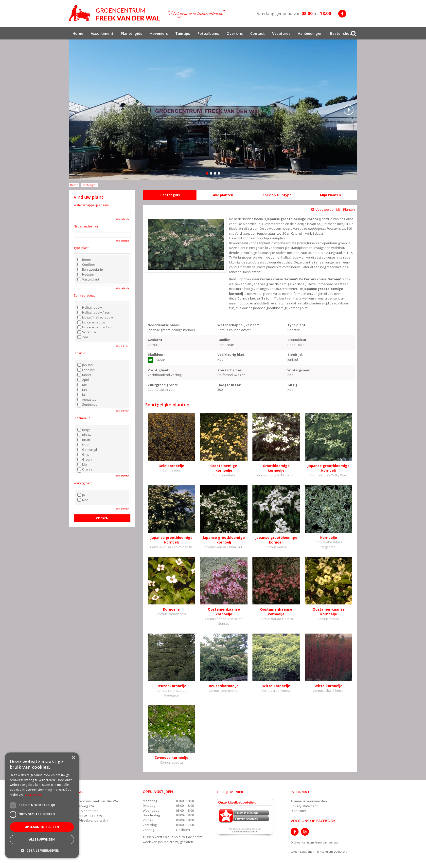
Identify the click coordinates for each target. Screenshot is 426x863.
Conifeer (88, 264)
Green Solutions (301, 851)
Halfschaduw (92, 307)
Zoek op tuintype (276, 195)
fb (342, 14)
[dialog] (42, 805)
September (90, 404)
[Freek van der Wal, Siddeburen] (114, 13)
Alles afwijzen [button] (42, 839)
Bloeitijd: (80, 353)
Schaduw (89, 332)
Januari (87, 365)
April (85, 379)
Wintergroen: (83, 483)
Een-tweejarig (92, 269)
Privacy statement (304, 806)
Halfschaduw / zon (96, 312)
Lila (84, 464)
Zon (85, 337)
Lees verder (33, 794)
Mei (85, 384)
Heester (88, 274)
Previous (77, 110)
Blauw (86, 434)
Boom (86, 259)
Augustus (89, 399)
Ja (83, 495)
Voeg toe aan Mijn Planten (335, 209)
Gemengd (89, 449)
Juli (84, 394)
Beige (86, 430)
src (353, 33)
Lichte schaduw (93, 322)
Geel (85, 444)
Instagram (305, 832)
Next (349, 110)
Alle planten (223, 195)
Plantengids (170, 195)
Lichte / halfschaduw (97, 317)
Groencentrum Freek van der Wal (94, 801)
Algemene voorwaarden (309, 801)
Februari (88, 370)
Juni (85, 389)
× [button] (73, 758)
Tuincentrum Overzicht (331, 851)
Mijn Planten (330, 195)
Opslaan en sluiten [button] (42, 827)
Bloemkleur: (82, 418)
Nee (85, 500)
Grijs (85, 454)
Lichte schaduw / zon (97, 327)
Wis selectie (122, 219)
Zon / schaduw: (84, 295)
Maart (86, 374)
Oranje (87, 469)
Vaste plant (90, 279)
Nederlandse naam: (87, 226)
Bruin (86, 439)
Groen (87, 459)
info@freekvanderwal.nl (90, 820)
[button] (42, 850)
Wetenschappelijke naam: (91, 205)
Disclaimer (298, 810)
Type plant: (81, 248)
